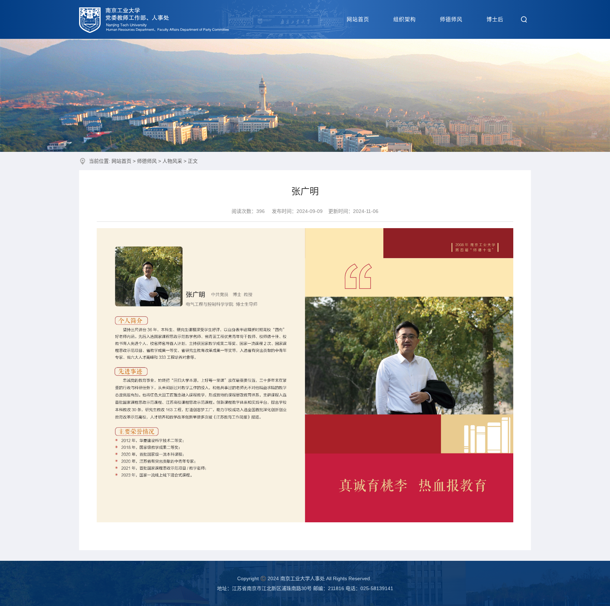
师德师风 (451, 19)
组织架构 (404, 19)
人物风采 (172, 161)
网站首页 (358, 19)
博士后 (494, 19)
